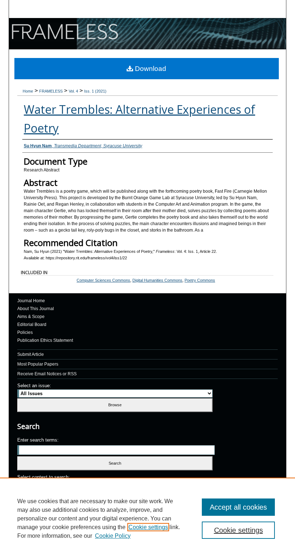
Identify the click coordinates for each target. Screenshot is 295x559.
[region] (147, 518)
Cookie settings (148, 527)
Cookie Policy (113, 536)
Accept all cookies (238, 507)
